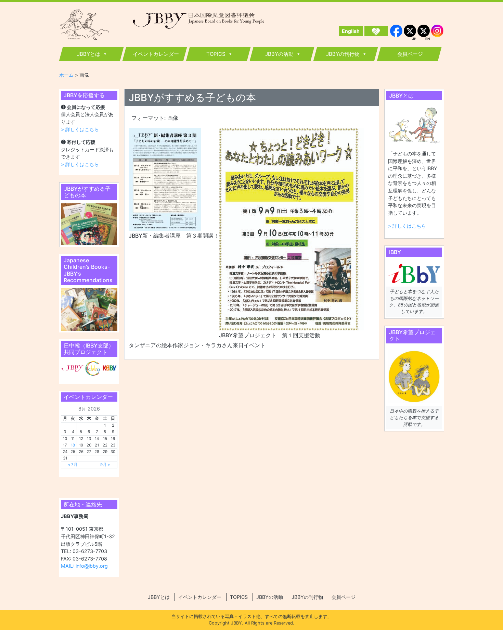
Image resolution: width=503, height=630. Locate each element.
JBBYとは (88, 54)
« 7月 (73, 464)
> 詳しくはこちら (80, 129)
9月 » (105, 464)
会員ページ (410, 54)
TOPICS (215, 54)
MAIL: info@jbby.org (84, 566)
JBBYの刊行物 (343, 54)
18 (73, 445)
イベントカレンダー (156, 54)
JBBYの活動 (279, 54)
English (351, 31)
